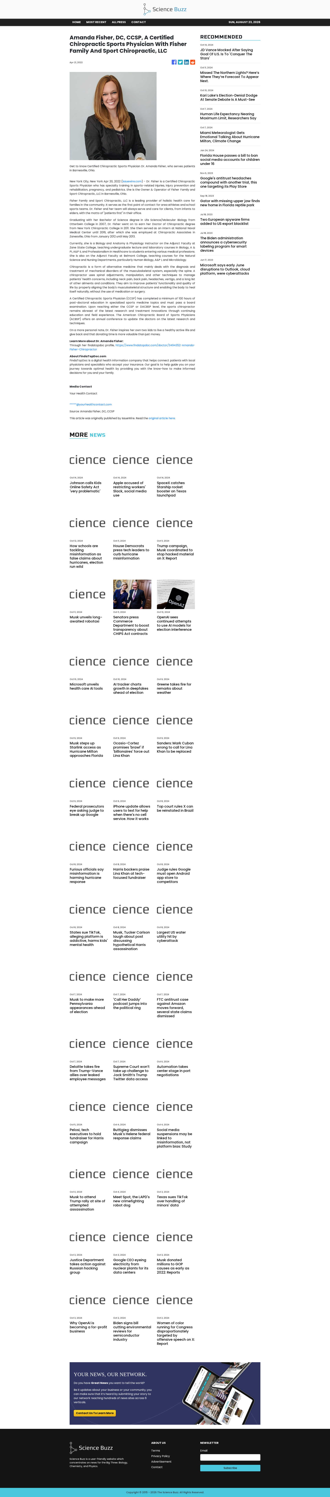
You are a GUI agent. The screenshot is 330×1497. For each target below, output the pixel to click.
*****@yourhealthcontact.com (91, 404)
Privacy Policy (160, 1456)
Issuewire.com (132, 181)
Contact (157, 1467)
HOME (76, 22)
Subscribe (230, 1468)
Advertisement (161, 1462)
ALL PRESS (119, 22)
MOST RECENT (96, 22)
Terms (155, 1451)
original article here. (162, 418)
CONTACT (138, 22)
